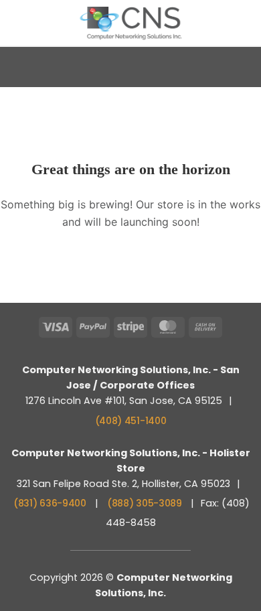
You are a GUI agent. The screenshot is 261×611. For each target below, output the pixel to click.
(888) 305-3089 (144, 503)
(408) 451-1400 (131, 420)
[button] (18, 22)
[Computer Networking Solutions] (130, 23)
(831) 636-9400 (49, 503)
